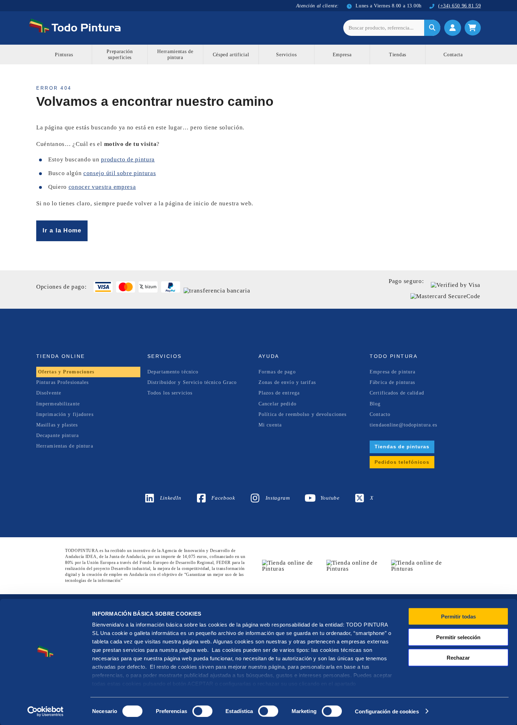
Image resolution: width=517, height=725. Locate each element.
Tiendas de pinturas (402, 446)
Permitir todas (458, 617)
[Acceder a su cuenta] (452, 28)
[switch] (201, 710)
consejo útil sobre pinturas (119, 173)
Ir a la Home (62, 230)
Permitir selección (458, 637)
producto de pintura (128, 159)
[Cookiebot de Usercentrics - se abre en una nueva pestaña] (45, 711)
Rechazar (458, 658)
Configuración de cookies (387, 711)
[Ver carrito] (473, 28)
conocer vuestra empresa (102, 187)
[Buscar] (432, 28)
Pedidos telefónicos (402, 462)
